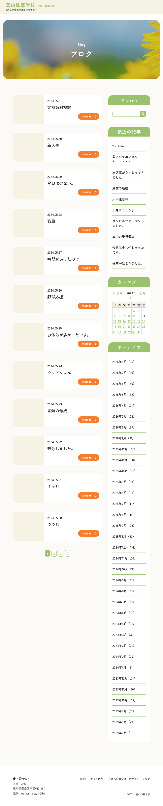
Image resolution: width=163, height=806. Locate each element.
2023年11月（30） (124, 689)
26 (114, 331)
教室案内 (134, 779)
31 (138, 331)
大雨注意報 (120, 199)
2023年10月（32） (124, 700)
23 (134, 326)
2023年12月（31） (124, 678)
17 (138, 321)
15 (129, 321)
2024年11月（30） (124, 558)
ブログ (146, 779)
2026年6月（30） (124, 383)
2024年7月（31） (124, 601)
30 (134, 331)
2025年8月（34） (124, 492)
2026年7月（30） (124, 372)
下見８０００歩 (123, 210)
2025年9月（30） (124, 481)
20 (119, 326)
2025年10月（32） (124, 470)
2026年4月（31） (124, 405)
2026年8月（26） (124, 361)
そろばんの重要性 (116, 779)
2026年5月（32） (124, 394)
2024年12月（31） (124, 547)
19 (114, 326)
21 (124, 326)
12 (114, 321)
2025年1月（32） (124, 536)
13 (119, 321)
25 (143, 326)
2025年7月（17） (124, 503)
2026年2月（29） (124, 427)
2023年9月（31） (124, 711)
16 (133, 321)
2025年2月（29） (124, 525)
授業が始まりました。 (128, 263)
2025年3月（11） (123, 514)
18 (143, 321)
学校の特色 (96, 779)
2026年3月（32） (124, 416)
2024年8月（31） (124, 590)
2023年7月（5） (123, 732)
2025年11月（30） (124, 459)
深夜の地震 (120, 188)
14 (124, 321)
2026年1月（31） (123, 438)
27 (119, 331)
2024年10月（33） (125, 569)
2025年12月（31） (124, 449)
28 (124, 331)
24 (139, 326)
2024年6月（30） (124, 612)
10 (139, 315)
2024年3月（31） (124, 645)
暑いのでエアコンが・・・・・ (125, 159)
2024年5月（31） (124, 623)
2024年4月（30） (124, 634)
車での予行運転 (123, 236)
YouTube (118, 145)
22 (129, 326)
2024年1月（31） (124, 667)
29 (129, 331)
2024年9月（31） (124, 580)
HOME (83, 779)
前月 (119, 293)
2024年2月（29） (124, 656)
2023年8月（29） (124, 721)
